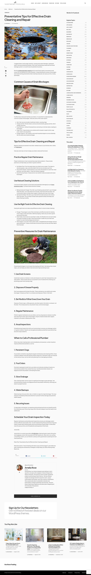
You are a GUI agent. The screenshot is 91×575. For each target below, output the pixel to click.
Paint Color (70, 106)
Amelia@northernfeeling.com (29, 487)
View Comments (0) (35, 496)
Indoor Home (70, 83)
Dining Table (70, 53)
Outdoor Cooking (71, 102)
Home (5, 9)
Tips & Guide (69, 132)
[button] (85, 3)
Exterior (69, 60)
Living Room (70, 95)
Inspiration (69, 85)
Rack (68, 113)
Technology (70, 130)
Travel (68, 135)
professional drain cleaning (25, 70)
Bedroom (69, 36)
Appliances (69, 24)
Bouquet (69, 41)
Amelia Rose (31, 467)
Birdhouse (69, 38)
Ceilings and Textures (72, 46)
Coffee (68, 50)
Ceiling (68, 43)
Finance (68, 62)
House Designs (70, 81)
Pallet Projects (71, 109)
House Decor (70, 78)
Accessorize (70, 22)
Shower (69, 123)
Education (69, 55)
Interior (69, 88)
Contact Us (70, 572)
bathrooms (19, 147)
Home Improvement (71, 76)
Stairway (69, 127)
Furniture (69, 64)
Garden (68, 69)
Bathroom (11, 9)
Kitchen (68, 90)
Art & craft (69, 27)
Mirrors (69, 97)
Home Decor (70, 71)
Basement (69, 31)
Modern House (70, 99)
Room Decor (70, 118)
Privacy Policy (77, 572)
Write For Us (84, 572)
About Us (64, 572)
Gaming (68, 67)
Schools (69, 120)
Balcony (69, 29)
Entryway (69, 57)
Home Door (69, 74)
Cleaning (69, 48)
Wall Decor (70, 137)
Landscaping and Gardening (74, 92)
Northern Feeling (10, 564)
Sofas (68, 125)
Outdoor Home (70, 104)
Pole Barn (69, 111)
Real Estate (69, 116)
